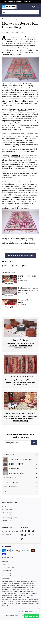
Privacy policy (7, 570)
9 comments (22, 280)
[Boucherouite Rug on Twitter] (33, 531)
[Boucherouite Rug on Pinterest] (21, 535)
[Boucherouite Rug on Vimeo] (21, 539)
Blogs (4, 506)
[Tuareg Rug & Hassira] (20, 364)
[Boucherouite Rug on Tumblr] (29, 535)
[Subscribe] (34, 442)
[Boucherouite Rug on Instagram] (21, 531)
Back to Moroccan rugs (22, 255)
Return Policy (6, 573)
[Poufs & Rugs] (20, 328)
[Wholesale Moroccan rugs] (20, 401)
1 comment (22, 304)
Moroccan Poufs (7, 512)
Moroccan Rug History (9, 518)
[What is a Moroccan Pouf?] (9, 303)
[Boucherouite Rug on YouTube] (29, 531)
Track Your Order (8, 576)
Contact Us (6, 564)
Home (4, 19)
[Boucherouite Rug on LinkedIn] (33, 535)
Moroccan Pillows (8, 515)
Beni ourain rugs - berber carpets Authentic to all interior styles (28, 290)
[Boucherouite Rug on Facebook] (25, 531)
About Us (5, 561)
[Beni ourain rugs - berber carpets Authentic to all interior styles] (9, 291)
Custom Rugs (6, 521)
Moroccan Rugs (7, 509)
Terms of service (8, 567)
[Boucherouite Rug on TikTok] (25, 535)
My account (6, 579)
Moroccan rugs (13, 19)
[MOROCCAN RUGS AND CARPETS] (9, 279)
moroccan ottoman (9, 307)
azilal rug (9, 283)
